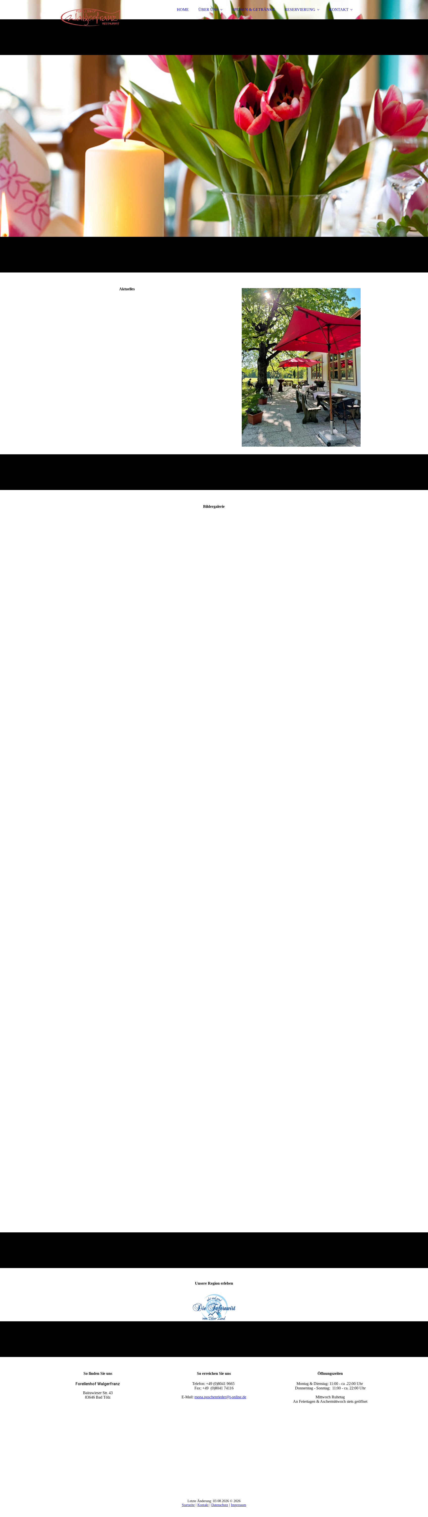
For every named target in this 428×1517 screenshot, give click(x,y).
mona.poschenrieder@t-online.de (220, 1397)
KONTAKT (338, 9)
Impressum (238, 1505)
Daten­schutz (219, 1505)
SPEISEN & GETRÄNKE (253, 9)
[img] (86, 17)
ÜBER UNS (208, 9)
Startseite (188, 1505)
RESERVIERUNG (300, 9)
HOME (183, 9)
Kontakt (203, 1505)
